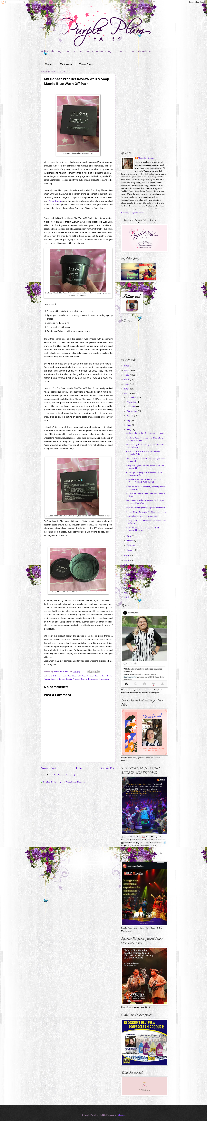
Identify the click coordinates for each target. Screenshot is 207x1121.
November (132, 402)
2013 (126, 584)
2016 (126, 570)
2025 (127, 371)
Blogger (121, 1115)
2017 (126, 565)
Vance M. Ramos (145, 158)
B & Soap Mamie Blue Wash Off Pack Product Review (76, 676)
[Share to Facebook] (96, 671)
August (130, 416)
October (131, 407)
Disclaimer (65, 64)
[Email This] (88, 671)
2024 (127, 375)
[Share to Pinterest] (98, 671)
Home (48, 64)
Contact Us (85, 64)
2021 (126, 389)
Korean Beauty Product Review (72, 679)
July (129, 421)
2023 (127, 380)
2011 (126, 593)
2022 (127, 384)
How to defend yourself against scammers (145, 508)
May (129, 430)
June (129, 425)
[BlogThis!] (90, 671)
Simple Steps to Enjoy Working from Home (146, 512)
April (129, 536)
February (131, 545)
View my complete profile (133, 213)
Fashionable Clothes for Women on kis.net (145, 433)
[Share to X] (93, 671)
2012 (126, 588)
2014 (126, 579)
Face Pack (107, 676)
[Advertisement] (138, 87)
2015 (126, 574)
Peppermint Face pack (98, 679)
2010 (127, 597)
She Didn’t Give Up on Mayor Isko (142, 516)
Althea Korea (55, 201)
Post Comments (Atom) (64, 775)
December (132, 398)
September (132, 411)
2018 (126, 561)
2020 (127, 394)
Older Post (108, 768)
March (130, 541)
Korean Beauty (50, 679)
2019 (126, 556)
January (130, 550)
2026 (127, 366)
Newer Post (48, 768)
